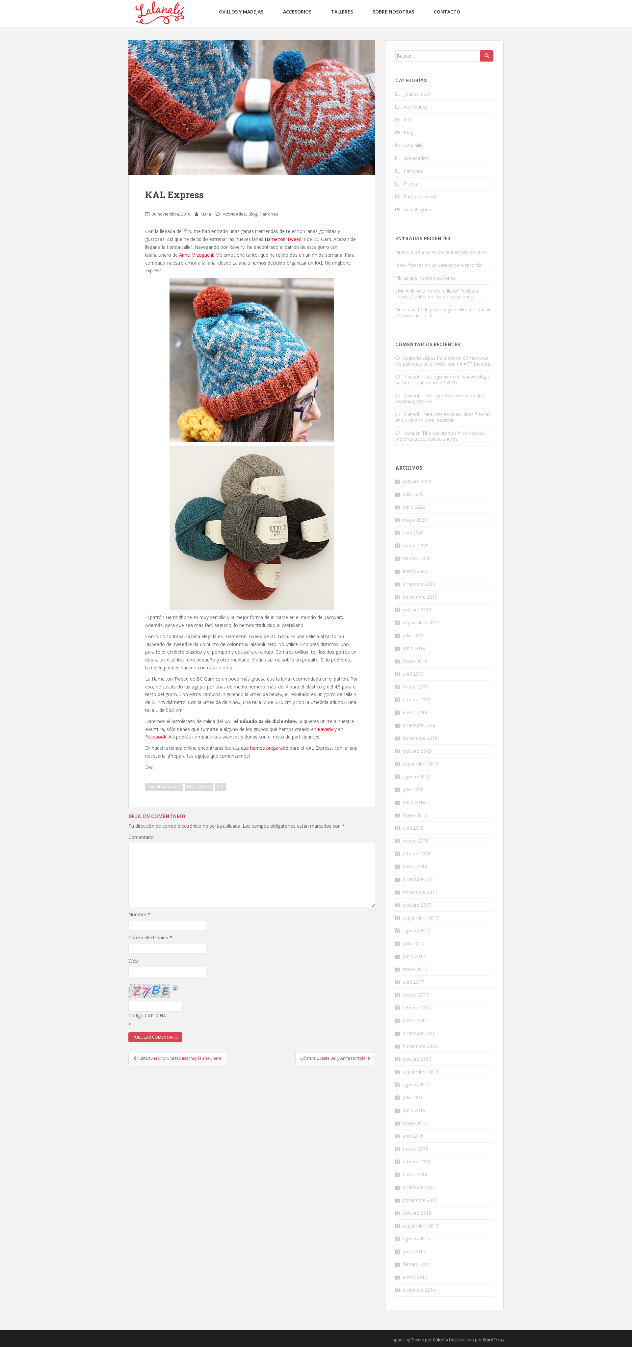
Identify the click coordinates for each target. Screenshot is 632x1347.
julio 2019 (413, 635)
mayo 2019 (415, 661)
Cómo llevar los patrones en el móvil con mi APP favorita (442, 361)
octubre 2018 (417, 751)
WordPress (493, 1340)
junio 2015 (414, 1251)
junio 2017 (414, 956)
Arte (408, 120)
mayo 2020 (415, 520)
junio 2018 (414, 802)
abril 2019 (413, 674)
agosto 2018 (416, 776)
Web (133, 961)
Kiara (205, 214)
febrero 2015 (417, 1264)
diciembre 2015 (419, 1187)
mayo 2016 (415, 1123)
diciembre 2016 (419, 1033)
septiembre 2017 (421, 918)
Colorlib (440, 1340)
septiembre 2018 (421, 764)
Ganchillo (413, 145)
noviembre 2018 (420, 738)
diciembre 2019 (419, 584)
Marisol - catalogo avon (428, 377)
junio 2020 (414, 507)
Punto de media (420, 197)
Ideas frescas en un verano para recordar (439, 265)
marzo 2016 (416, 1149)
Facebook (155, 737)
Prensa (411, 184)
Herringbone (199, 787)
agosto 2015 (416, 1238)
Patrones (269, 214)
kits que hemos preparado (260, 748)
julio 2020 (413, 494)
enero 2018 (415, 866)
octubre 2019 (417, 610)
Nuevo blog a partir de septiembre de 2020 (441, 252)
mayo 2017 (415, 969)
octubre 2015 (417, 1213)
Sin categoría (417, 209)
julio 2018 (413, 789)
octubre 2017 (417, 905)
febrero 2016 (417, 1161)
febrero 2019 (417, 699)
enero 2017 (415, 1020)
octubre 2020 (417, 481)
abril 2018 (413, 828)
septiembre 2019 (421, 622)
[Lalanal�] (159, 13)
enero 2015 (415, 1277)
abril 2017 (413, 982)
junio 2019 (414, 648)
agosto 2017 (416, 930)
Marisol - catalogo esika (428, 395)
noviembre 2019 (420, 597)
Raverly (325, 729)
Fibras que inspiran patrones (425, 278)
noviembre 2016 (420, 1046)
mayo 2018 (415, 815)
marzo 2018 (416, 841)
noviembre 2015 (420, 1200)
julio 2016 (413, 1097)
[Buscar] (486, 56)
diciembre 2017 (419, 879)
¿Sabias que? (417, 94)
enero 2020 (415, 571)
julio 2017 (413, 943)
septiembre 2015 (421, 1226)
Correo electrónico (150, 937)
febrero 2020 (417, 558)
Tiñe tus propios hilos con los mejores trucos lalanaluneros (440, 436)
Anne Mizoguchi (196, 255)
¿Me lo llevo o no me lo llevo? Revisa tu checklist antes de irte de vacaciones (437, 294)
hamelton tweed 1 (164, 787)
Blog (253, 214)
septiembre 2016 (421, 1072)
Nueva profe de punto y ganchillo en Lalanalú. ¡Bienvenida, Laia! (444, 312)
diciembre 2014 (419, 1290)
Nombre (139, 914)
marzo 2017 (416, 995)
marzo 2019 (416, 687)
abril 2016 (413, 1136)
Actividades (234, 214)
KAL (220, 787)
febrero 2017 (417, 1007)
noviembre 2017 (420, 892)
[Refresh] (175, 987)
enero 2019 (415, 712)
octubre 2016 (417, 1059)
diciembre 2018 (419, 725)
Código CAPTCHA (147, 1015)
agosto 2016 (416, 1084)
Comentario (141, 837)
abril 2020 (413, 533)
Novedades (416, 158)
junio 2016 (414, 1110)
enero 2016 (415, 1174)
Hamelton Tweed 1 (285, 239)
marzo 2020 (416, 545)
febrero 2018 (417, 853)
